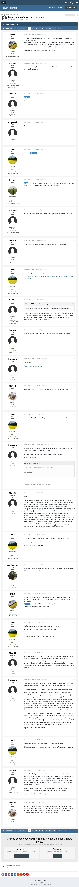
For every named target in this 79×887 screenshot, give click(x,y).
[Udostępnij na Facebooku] (6, 874)
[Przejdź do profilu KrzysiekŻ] (12, 133)
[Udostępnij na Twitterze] (2, 874)
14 (42, 28)
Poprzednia (9, 28)
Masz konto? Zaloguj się (55, 7)
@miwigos (27, 97)
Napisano (31, 34)
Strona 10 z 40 (61, 28)
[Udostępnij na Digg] (12, 874)
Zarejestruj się (71, 7)
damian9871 (12, 565)
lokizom (12, 93)
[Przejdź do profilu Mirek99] (12, 503)
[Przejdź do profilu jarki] (12, 159)
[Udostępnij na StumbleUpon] (21, 874)
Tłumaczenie (36, 880)
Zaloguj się (57, 856)
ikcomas (12, 179)
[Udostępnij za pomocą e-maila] (24, 874)
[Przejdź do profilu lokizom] (12, 104)
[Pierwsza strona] (3, 28)
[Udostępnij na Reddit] (18, 874)
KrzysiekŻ (12, 122)
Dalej (50, 28)
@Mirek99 (27, 604)
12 (36, 28)
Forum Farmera (9, 7)
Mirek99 (12, 493)
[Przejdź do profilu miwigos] (12, 73)
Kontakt (45, 880)
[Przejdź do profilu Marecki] (12, 396)
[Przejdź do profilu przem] (12, 45)
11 (32, 28)
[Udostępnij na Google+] (9, 874)
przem (13, 34)
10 (29, 28)
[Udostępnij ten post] (74, 34)
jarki (13, 149)
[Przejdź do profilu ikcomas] (12, 190)
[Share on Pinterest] (27, 874)
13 (39, 28)
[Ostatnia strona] (54, 28)
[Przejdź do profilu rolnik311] (4, 18)
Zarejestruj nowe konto (22, 856)
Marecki (12, 385)
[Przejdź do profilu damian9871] (12, 575)
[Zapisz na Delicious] (15, 874)
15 (46, 28)
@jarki (26, 183)
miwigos (13, 63)
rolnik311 (22, 19)
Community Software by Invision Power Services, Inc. (39, 884)
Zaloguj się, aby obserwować (11, 14)
